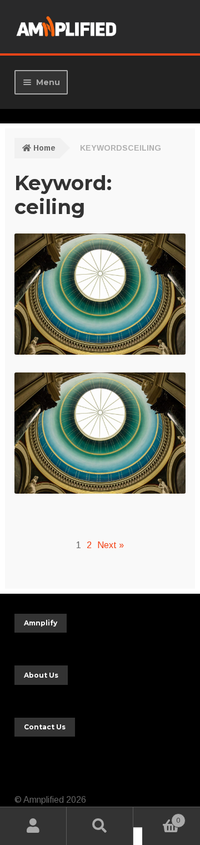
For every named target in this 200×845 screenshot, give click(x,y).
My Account (33, 826)
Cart (161, 816)
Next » (110, 545)
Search (100, 826)
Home (44, 147)
